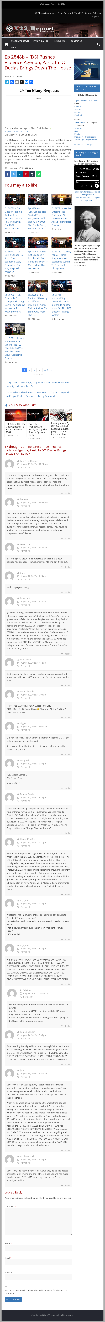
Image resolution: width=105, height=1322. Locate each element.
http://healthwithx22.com (17, 131)
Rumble (77, 106)
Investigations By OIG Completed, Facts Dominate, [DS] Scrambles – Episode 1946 (60, 429)
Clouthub (78, 115)
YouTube (78, 109)
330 (46, 369)
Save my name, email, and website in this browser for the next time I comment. (37, 1292)
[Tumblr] (32, 174)
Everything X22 (40, 41)
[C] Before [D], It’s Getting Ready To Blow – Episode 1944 (15, 428)
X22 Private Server (20, 41)
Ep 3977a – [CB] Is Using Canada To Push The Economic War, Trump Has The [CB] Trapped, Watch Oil (14, 261)
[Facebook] (7, 174)
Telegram (78, 128)
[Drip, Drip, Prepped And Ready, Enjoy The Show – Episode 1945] (38, 410)
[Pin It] (26, 174)
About (14, 47)
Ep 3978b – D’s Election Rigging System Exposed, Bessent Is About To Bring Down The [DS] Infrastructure (14, 218)
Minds (77, 134)
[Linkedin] (20, 174)
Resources (59, 41)
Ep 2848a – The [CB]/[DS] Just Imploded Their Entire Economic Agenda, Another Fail (38, 384)
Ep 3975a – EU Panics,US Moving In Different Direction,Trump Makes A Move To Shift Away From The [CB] (37, 304)
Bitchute (78, 112)
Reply (67, 493)
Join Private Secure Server (87, 100)
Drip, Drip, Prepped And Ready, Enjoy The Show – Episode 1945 (38, 429)
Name (8, 1243)
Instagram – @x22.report (85, 137)
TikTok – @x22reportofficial (85, 139)
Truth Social (79, 122)
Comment (10, 1206)
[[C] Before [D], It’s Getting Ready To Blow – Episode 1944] (16, 410)
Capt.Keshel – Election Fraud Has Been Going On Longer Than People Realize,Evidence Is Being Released (38, 394)
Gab (76, 131)
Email (8, 1258)
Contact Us (76, 41)
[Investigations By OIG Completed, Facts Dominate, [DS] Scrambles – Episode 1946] (61, 410)
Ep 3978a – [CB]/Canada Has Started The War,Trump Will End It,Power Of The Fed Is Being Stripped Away (37, 218)
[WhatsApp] (38, 174)
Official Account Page (83, 144)
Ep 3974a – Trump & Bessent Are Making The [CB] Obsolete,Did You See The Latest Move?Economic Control (14, 348)
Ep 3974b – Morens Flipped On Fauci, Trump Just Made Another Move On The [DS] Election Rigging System (61, 304)
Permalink (25, 467)
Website (8, 1272)
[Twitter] (14, 174)
